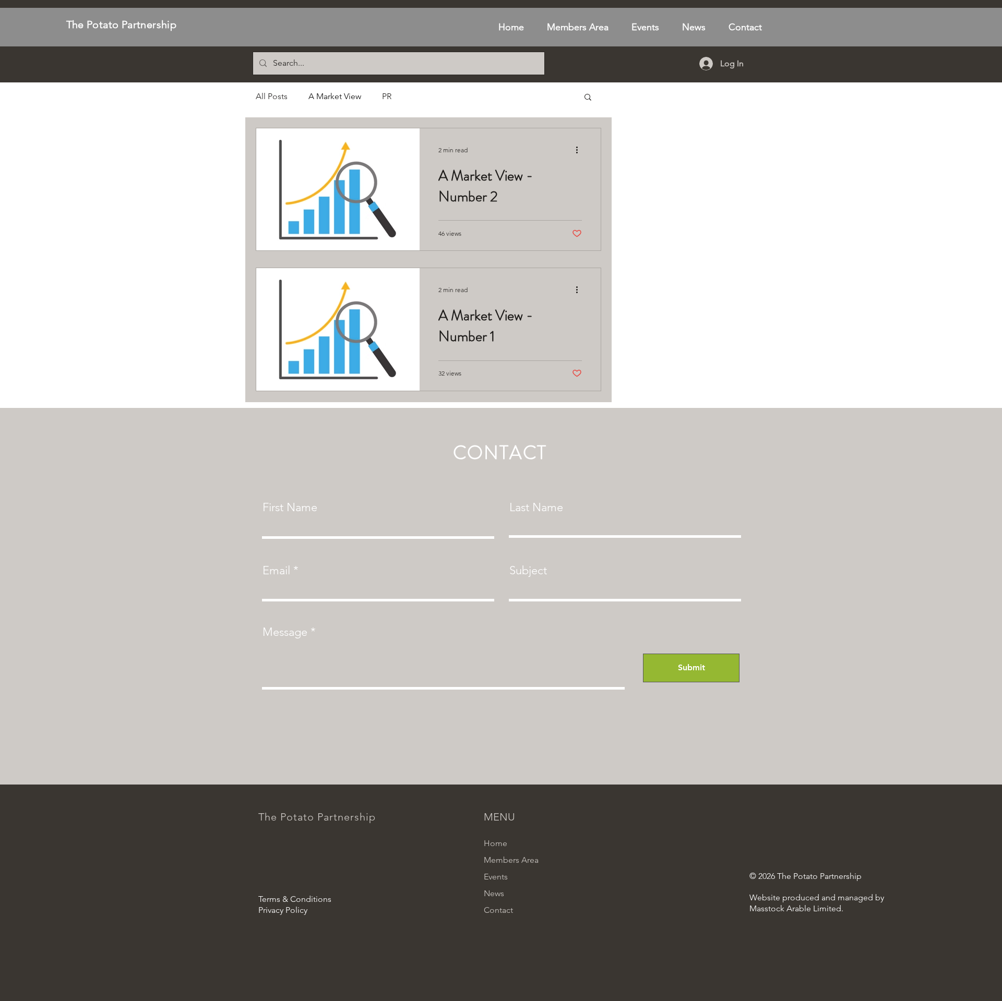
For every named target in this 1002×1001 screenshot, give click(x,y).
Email (276, 570)
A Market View (334, 96)
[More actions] (580, 149)
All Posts (272, 96)
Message (285, 632)
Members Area (511, 860)
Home (495, 843)
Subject (528, 570)
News (494, 893)
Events (496, 877)
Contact (498, 910)
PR (386, 96)
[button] (588, 97)
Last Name (536, 507)
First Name (290, 507)
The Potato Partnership (121, 24)
